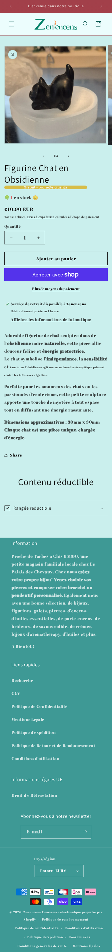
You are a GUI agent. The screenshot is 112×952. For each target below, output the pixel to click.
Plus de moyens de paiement (56, 288)
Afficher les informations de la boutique (51, 319)
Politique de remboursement (65, 919)
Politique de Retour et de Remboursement (53, 745)
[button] (11, 24)
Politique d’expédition (45, 937)
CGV (15, 693)
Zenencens (32, 912)
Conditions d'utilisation (35, 758)
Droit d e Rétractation (34, 795)
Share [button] (16, 455)
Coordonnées (79, 937)
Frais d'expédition (41, 217)
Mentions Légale (27, 719)
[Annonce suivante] (101, 6)
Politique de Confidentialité (39, 706)
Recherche (22, 680)
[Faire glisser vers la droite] (68, 155)
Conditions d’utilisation (84, 928)
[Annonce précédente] (10, 6)
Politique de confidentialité (37, 928)
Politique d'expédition (33, 732)
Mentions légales (86, 946)
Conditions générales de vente (42, 946)
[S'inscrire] (84, 832)
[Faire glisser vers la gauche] (43, 155)
